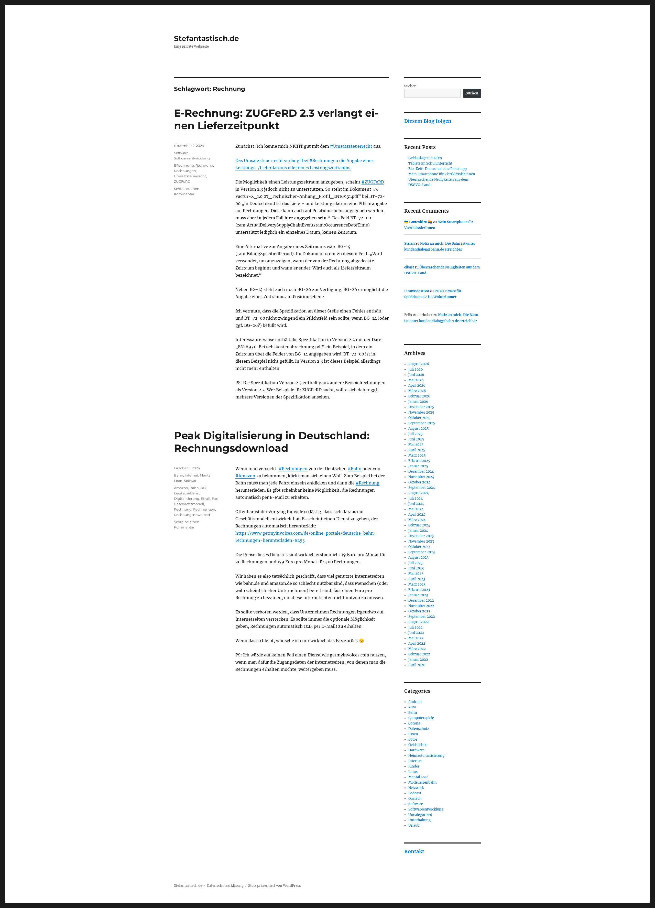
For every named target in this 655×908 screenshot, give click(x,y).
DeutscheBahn (186, 493)
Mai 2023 (415, 573)
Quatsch (415, 798)
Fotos (413, 739)
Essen (413, 734)
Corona (414, 723)
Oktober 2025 (419, 418)
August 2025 (418, 428)
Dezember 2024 (421, 471)
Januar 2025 (418, 466)
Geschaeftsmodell (189, 504)
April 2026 (416, 385)
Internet (191, 475)
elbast (409, 267)
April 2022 (416, 643)
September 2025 (421, 423)
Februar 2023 (419, 590)
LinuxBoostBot (416, 291)
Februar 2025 (419, 461)
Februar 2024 (419, 525)
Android (415, 702)
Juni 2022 (416, 633)
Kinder (413, 766)
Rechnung (204, 165)
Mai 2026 (416, 380)
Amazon (181, 488)
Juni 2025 (416, 439)
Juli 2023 (415, 563)
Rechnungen (185, 171)
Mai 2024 (415, 509)
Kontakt (414, 851)
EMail (205, 498)
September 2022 (421, 616)
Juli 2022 (415, 627)
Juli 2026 (415, 369)
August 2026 (418, 364)
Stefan (409, 243)
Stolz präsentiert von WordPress (274, 885)
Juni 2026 (416, 375)
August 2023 (418, 557)
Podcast (414, 793)
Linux (413, 772)
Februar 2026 (419, 396)
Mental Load (418, 777)
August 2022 (418, 622)
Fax (215, 498)
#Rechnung (367, 482)
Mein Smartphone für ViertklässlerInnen (441, 174)
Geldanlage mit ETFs (425, 158)
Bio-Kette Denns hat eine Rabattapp (437, 169)
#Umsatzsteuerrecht (351, 146)
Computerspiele (421, 718)
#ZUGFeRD (373, 182)
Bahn (178, 475)
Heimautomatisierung (426, 755)
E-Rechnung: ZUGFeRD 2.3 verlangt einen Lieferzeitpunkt (276, 119)
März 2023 (416, 584)
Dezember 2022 (421, 600)
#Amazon (245, 475)
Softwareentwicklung (192, 158)
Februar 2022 (419, 654)
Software (181, 153)
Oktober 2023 (419, 547)
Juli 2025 (415, 434)
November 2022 (421, 606)
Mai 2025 (415, 444)
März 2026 (417, 391)
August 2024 (418, 493)
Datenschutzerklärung (225, 885)
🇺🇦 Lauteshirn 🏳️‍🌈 (418, 222)
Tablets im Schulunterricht (430, 163)
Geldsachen (418, 745)
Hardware (416, 750)
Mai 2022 (415, 638)
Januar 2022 (418, 659)
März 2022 (417, 649)
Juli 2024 (415, 498)
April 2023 (416, 579)
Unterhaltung (419, 820)
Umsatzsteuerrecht (190, 176)
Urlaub (413, 825)
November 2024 (421, 477)
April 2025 (416, 450)
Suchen (410, 86)
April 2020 (416, 665)
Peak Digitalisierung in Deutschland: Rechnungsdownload (271, 441)
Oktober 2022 (419, 611)
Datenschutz (418, 729)
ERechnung (184, 165)
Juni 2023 (416, 568)
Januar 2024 (418, 530)
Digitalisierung (186, 498)
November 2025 (421, 412)
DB (203, 488)
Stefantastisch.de (206, 38)
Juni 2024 (416, 504)
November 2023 (421, 541)
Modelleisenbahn (422, 782)
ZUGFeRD (182, 181)
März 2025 (417, 455)
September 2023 (421, 552)
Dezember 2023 (421, 536)
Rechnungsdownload (192, 515)
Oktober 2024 (419, 482)
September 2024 (421, 487)
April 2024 (416, 514)
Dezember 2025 (421, 407)
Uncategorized (420, 815)
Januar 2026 (418, 401)
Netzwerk (416, 788)
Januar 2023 (418, 595)
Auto (412, 707)
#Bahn (355, 468)
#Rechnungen (293, 468)
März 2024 (417, 520)
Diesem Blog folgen (427, 121)
